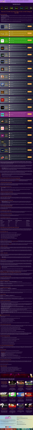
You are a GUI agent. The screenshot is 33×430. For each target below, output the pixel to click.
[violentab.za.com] (2, 1)
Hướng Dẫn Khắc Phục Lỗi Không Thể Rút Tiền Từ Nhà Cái (12, 409)
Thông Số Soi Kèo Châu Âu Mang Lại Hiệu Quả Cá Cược (4, 398)
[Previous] (1, 375)
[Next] (31, 375)
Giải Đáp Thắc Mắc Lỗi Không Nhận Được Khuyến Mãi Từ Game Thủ (4, 409)
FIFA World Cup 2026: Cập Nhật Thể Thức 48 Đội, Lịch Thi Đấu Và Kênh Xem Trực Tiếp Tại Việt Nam (4, 382)
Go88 (11, 372)
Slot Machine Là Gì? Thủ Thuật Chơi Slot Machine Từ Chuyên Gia (21, 409)
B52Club (19, 372)
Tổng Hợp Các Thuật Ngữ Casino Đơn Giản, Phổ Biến (29, 409)
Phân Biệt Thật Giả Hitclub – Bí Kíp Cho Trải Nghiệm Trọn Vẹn (12, 386)
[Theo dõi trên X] (5, 426)
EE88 (14, 425)
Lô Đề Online (14, 372)
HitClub (10, 372)
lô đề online (6, 425)
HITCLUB (2, 425)
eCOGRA (10, 243)
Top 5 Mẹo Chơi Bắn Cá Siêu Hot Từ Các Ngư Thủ (29, 397)
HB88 (21, 372)
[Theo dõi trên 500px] (9, 426)
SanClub (23, 372)
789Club (17, 372)
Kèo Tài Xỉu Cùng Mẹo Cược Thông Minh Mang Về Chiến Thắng (29, 386)
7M (6, 372)
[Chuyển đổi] (1, 337)
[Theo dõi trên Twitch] (10, 426)
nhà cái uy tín (17, 180)
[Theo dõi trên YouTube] (8, 426)
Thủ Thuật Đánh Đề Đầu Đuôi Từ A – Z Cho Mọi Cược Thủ (21, 398)
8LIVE (8, 372)
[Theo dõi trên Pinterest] (7, 426)
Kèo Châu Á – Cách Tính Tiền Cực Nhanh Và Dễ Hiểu (12, 398)
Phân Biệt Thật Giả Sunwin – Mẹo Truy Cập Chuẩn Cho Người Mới (20, 386)
